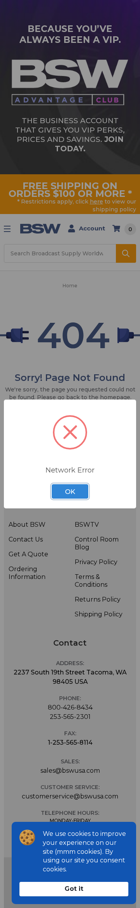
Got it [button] (74, 888)
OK (70, 492)
